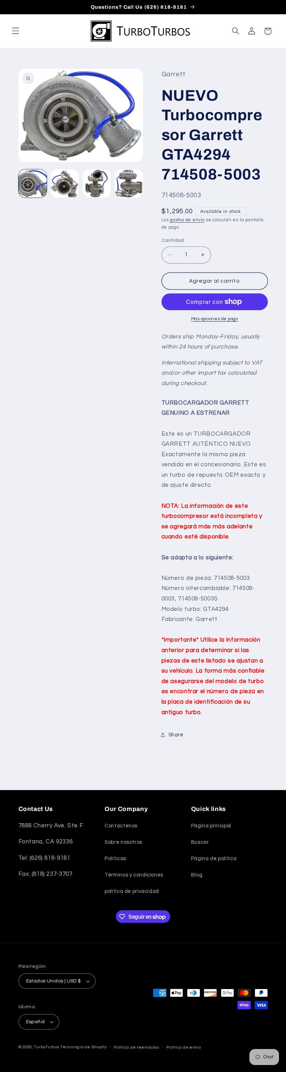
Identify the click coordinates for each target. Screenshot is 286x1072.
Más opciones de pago (214, 319)
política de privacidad (132, 891)
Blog (197, 875)
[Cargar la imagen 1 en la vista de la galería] (32, 183)
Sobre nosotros (123, 842)
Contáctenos (121, 825)
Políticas (115, 858)
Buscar (200, 842)
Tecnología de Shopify (83, 1047)
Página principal (211, 825)
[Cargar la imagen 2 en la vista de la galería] (65, 183)
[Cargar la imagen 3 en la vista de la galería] (97, 183)
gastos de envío (187, 220)
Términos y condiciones (134, 875)
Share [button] (175, 734)
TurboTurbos (46, 1047)
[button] (15, 31)
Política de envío (183, 1047)
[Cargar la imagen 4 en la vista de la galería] (129, 183)
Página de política (213, 858)
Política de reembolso (136, 1047)
